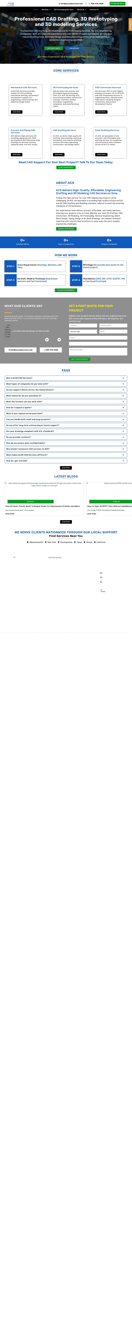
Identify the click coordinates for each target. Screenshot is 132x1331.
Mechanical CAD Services (82, 576)
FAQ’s (53, 583)
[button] (47, 339)
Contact (54, 579)
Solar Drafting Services (81, 572)
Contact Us (94, 10)
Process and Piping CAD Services (81, 580)
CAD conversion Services (82, 588)
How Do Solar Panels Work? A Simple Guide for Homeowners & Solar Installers (42, 506)
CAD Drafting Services (81, 584)
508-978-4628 (97, 4)
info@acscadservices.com (72, 4)
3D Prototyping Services (63, 10)
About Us (80, 10)
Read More (9, 514)
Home (35, 10)
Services (45, 10)
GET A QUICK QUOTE (79, 359)
